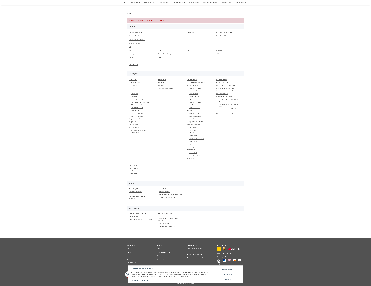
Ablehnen (227, 279)
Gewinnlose (135, 85)
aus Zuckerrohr (194, 96)
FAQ (130, 47)
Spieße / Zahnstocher (196, 122)
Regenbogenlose (134, 82)
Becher (189, 99)
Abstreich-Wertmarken (165, 88)
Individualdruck (192, 32)
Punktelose (134, 94)
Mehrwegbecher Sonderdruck (226, 96)
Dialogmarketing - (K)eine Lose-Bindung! (139, 197)
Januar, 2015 (162, 189)
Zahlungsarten (133, 64)
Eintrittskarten (134, 168)
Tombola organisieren (136, 32)
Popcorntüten (134, 174)
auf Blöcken (162, 85)
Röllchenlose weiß (137, 108)
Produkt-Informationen (165, 213)
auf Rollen (161, 82)
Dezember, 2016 (134, 189)
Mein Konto (220, 50)
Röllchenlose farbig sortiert (140, 102)
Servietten (190, 161)
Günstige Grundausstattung (196, 82)
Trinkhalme (190, 158)
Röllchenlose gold (137, 105)
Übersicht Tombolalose (136, 36)
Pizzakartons (193, 136)
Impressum (161, 61)
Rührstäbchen (194, 119)
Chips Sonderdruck (222, 82)
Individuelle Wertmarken (224, 36)
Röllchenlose (133, 96)
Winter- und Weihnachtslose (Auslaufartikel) (138, 131)
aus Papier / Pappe (195, 113)
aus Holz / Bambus (195, 91)
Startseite (190, 50)
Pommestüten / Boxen (196, 138)
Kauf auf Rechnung (135, 43)
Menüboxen (193, 133)
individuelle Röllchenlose (224, 32)
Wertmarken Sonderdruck (224, 114)
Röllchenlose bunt (137, 99)
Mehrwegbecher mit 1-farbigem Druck (229, 100)
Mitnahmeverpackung (194, 124)
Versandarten (221, 245)
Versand (131, 57)
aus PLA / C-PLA (194, 108)
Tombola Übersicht (135, 124)
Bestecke (190, 110)
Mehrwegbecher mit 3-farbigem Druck (229, 110)
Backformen (193, 152)
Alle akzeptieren (227, 269)
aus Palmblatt (193, 94)
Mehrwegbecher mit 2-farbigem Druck (229, 105)
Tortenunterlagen (195, 155)
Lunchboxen (193, 130)
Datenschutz (162, 57)
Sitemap (131, 54)
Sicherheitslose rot (137, 116)
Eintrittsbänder (134, 165)
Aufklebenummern (135, 127)
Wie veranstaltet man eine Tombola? (170, 194)
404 (217, 54)
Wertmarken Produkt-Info (167, 197)
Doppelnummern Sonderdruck (226, 85)
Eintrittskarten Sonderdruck (225, 88)
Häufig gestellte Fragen (194, 249)
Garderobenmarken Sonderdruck (227, 91)
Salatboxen (193, 141)
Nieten (133, 88)
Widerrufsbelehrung (164, 54)
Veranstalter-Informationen (138, 213)
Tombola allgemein (136, 192)
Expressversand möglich (137, 39)
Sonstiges (192, 147)
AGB (159, 50)
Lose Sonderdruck (222, 94)
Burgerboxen (193, 127)
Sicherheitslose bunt (137, 113)
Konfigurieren (227, 274)
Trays (191, 144)
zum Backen (191, 150)
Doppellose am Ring (135, 119)
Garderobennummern (137, 171)
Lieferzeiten (132, 61)
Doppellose (132, 122)
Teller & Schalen (192, 85)
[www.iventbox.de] (124, 2)
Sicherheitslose (134, 110)
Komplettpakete (136, 91)
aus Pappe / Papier (195, 88)
